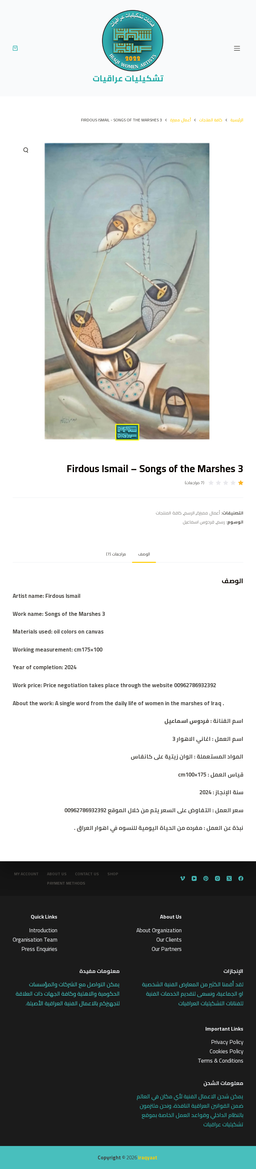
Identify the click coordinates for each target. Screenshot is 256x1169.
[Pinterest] (205, 878)
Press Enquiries (39, 949)
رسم (221, 522)
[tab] (144, 553)
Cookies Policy (226, 1051)
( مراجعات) (194, 482)
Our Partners (167, 949)
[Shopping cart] (15, 48)
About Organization (159, 930)
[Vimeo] (182, 878)
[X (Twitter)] (229, 878)
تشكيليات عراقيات (128, 78)
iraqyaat (147, 1157)
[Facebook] (240, 878)
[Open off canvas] (237, 48)
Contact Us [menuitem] (87, 874)
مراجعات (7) (116, 554)
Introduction (43, 930)
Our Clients (169, 939)
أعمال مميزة (208, 513)
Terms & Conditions (220, 1060)
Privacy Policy (227, 1042)
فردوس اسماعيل (199, 522)
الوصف (144, 554)
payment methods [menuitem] (66, 883)
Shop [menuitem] (112, 874)
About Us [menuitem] (57, 874)
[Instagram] (217, 878)
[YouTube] (194, 878)
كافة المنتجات (169, 513)
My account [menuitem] (26, 874)
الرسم (189, 513)
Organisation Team (35, 939)
